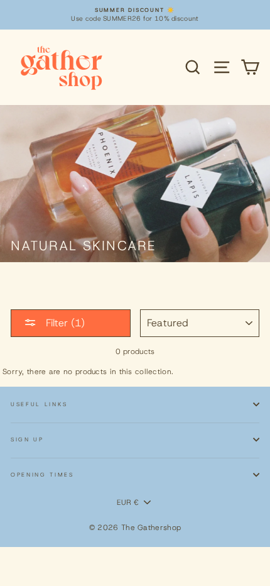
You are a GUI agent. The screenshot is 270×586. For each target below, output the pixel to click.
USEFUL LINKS (39, 404)
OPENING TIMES (42, 474)
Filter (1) (64, 322)
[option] (135, 14)
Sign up (27, 439)
